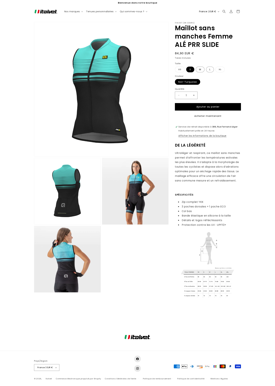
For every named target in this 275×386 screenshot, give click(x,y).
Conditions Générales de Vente (120, 378)
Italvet (49, 378)
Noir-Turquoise (187, 81)
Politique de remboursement (157, 378)
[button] (73, 11)
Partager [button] (183, 310)
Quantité (179, 88)
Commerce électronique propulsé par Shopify (78, 378)
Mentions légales (219, 378)
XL (222, 70)
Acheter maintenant (208, 116)
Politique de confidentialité (190, 378)
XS (181, 70)
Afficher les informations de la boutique (202, 135)
